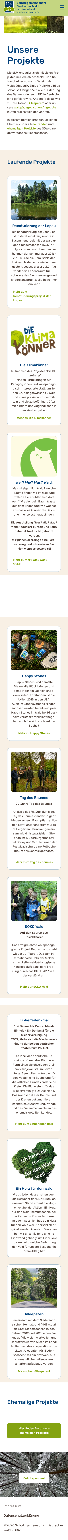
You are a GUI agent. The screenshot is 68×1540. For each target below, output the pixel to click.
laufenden (40, 124)
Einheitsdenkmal (34, 1020)
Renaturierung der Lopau (34, 226)
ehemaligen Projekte (21, 128)
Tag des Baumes (34, 797)
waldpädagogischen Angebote (35, 107)
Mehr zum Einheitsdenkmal (34, 1123)
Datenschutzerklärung (21, 1516)
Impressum (12, 1506)
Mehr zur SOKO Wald (34, 986)
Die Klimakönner (34, 365)
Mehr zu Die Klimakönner (34, 418)
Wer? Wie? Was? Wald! (34, 482)
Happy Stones (34, 676)
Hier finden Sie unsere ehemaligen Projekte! (34, 1430)
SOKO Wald (34, 926)
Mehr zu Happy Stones (34, 733)
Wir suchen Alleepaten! (34, 1371)
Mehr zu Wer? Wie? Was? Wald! (30, 562)
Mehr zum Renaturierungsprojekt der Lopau (32, 296)
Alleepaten (35, 103)
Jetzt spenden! (34, 1478)
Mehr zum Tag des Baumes (34, 862)
